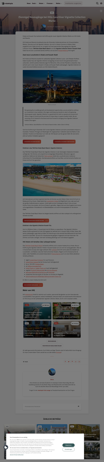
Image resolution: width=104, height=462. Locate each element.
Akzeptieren (68, 445)
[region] (45, 446)
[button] (5, 447)
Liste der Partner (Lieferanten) (16, 455)
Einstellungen (68, 449)
